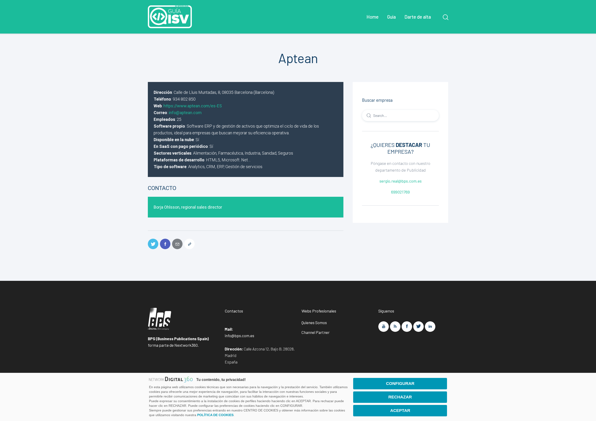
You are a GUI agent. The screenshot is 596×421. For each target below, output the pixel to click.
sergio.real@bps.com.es (400, 180)
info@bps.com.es (239, 335)
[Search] (400, 115)
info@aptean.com (185, 112)
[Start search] (445, 17)
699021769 (400, 191)
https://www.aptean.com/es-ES (192, 105)
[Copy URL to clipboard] (189, 244)
